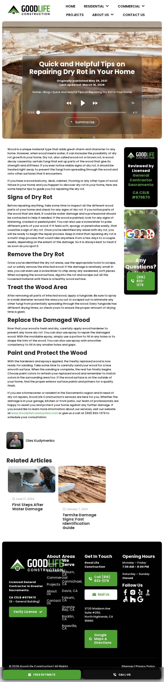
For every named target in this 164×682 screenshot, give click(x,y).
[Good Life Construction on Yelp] (140, 592)
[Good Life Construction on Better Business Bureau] (148, 592)
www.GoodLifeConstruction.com (34, 413)
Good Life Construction (36, 666)
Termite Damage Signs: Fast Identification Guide (79, 521)
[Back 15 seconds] (68, 103)
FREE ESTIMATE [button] (43, 675)
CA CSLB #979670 (141, 195)
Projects (52, 584)
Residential (52, 571)
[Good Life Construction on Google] (140, 599)
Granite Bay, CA (68, 608)
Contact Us (52, 601)
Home (36, 92)
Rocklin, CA (68, 617)
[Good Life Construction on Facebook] (125, 592)
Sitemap (127, 666)
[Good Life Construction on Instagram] (133, 592)
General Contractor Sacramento (141, 180)
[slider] (82, 112)
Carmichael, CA (70, 582)
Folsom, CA (68, 598)
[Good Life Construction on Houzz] (133, 599)
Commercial (52, 577)
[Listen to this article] (82, 103)
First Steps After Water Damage (27, 507)
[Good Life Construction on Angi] (125, 599)
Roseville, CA (69, 627)
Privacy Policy (145, 666)
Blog (46, 92)
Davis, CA (70, 591)
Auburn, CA (68, 573)
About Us (52, 592)
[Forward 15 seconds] (95, 103)
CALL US (123, 675)
